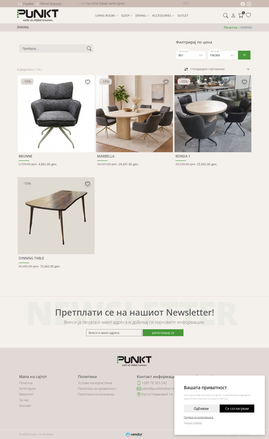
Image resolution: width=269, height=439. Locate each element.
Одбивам (201, 408)
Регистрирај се (163, 333)
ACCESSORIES (161, 15)
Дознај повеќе (193, 422)
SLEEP (125, 15)
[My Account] (233, 15)
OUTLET (182, 15)
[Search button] (89, 48)
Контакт (25, 405)
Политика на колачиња (96, 394)
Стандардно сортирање (207, 69)
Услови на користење (95, 383)
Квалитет (26, 394)
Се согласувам (237, 408)
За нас (24, 400)
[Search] (226, 15)
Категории (27, 388)
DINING (140, 15)
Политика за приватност (97, 388)
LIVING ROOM (105, 15)
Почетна (25, 383)
